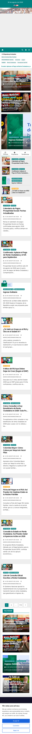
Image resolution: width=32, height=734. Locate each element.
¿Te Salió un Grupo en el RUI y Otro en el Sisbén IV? (15, 330)
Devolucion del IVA (22, 62)
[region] (16, 718)
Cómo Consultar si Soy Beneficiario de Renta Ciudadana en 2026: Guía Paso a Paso (15, 409)
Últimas (5, 154)
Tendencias (25, 154)
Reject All (16, 730)
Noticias (13, 75)
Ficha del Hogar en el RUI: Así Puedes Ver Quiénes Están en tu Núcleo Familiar (15, 492)
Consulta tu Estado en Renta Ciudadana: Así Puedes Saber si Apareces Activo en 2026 (15, 533)
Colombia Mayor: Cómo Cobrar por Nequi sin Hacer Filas (14, 450)
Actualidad (6, 75)
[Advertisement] (16, 30)
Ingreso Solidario (11, 140)
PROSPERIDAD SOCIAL (8, 59)
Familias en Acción (19, 137)
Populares (14, 154)
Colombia (17, 59)
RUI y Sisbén (15, 188)
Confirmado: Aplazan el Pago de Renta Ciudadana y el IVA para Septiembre (15, 103)
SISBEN (4, 62)
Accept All (16, 721)
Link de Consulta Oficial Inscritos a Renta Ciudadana (14, 576)
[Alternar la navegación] (29, 50)
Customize (16, 725)
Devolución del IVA (8, 137)
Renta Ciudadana (11, 62)
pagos (23, 59)
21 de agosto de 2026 (12, 84)
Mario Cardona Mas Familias (9, 57)
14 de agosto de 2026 (12, 374)
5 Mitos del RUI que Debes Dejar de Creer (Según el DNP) (15, 370)
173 (20, 605)
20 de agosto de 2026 (12, 105)
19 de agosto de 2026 (12, 335)
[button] (22, 50)
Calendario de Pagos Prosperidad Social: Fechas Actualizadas (14, 81)
